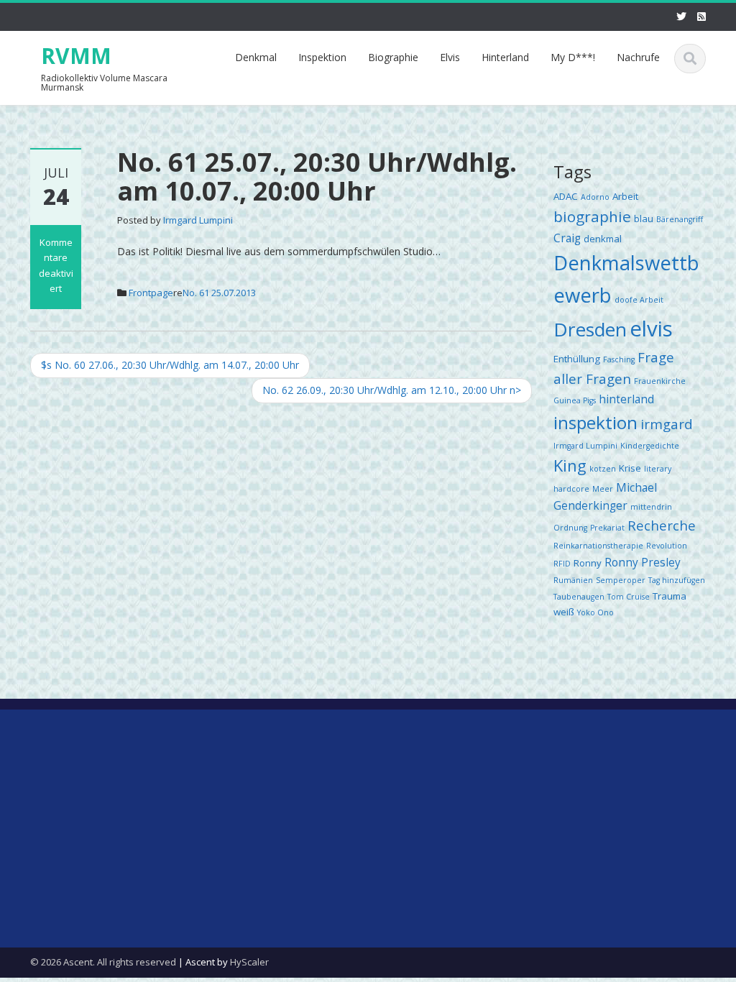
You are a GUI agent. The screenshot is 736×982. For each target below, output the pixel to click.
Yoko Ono (595, 612)
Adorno (595, 197)
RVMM (76, 55)
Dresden (590, 329)
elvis (651, 328)
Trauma (669, 595)
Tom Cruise (628, 597)
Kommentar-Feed (246, 859)
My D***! (573, 57)
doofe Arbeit (639, 300)
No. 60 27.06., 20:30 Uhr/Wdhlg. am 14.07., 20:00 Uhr (170, 365)
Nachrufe (638, 57)
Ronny (588, 562)
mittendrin (651, 507)
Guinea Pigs (574, 400)
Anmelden (228, 797)
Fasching (619, 359)
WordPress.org (239, 890)
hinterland (626, 399)
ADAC (565, 196)
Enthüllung (576, 358)
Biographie (393, 57)
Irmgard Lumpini (198, 220)
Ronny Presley (642, 562)
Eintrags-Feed (237, 828)
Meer (602, 489)
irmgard (666, 424)
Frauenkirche (660, 381)
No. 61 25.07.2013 (219, 292)
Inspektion (322, 57)
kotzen (602, 469)
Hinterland (505, 57)
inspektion (595, 422)
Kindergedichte (649, 446)
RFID (562, 564)
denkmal (603, 238)
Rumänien (573, 580)
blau (643, 218)
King (569, 465)
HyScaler (249, 961)
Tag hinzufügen (676, 580)
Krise (630, 468)
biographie (592, 216)
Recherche (661, 525)
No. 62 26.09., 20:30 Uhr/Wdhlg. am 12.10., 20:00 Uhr (391, 390)
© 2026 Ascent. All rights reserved (103, 961)
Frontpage (151, 292)
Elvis (450, 57)
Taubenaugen (578, 597)
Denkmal (256, 57)
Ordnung (570, 528)
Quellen (47, 828)
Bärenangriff (679, 219)
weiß (563, 611)
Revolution (666, 546)
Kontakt (48, 797)
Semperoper (620, 580)
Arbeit (625, 196)
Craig (567, 238)
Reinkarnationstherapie (598, 546)
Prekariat (607, 528)
